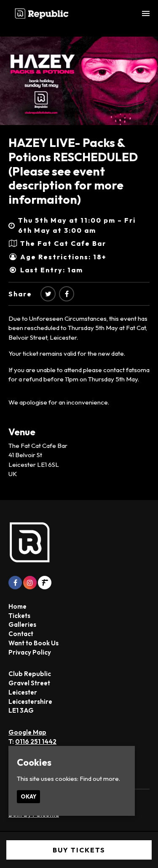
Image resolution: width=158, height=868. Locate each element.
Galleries (22, 624)
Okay (28, 796)
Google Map (27, 732)
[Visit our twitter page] (48, 294)
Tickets (19, 616)
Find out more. (100, 779)
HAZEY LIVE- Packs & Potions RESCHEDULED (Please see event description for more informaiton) (73, 170)
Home (17, 606)
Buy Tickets (79, 850)
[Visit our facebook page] (66, 294)
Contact (20, 634)
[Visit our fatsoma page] (44, 583)
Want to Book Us (33, 643)
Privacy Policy (29, 652)
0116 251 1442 (35, 742)
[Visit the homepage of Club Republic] (41, 13)
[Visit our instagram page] (30, 583)
